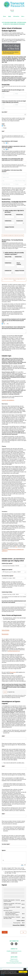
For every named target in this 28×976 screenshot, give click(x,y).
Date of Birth (6, 112)
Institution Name (19, 214)
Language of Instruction (9, 227)
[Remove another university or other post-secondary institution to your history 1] (4, 252)
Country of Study (8, 214)
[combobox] (20, 184)
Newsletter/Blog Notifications (14, 963)
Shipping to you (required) (9, 569)
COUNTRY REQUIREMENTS (8, 400)
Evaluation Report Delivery (7, 592)
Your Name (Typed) (7, 844)
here (16, 546)
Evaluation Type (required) (9, 563)
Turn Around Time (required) (9, 575)
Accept (23, 971)
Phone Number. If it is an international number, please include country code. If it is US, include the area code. (14, 159)
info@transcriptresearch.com (14, 651)
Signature (4, 850)
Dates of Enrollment (19, 263)
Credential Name (8, 220)
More (22, 16)
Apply (9, 16)
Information (16, 16)
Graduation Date (19, 220)
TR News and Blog (14, 961)
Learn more (3, 974)
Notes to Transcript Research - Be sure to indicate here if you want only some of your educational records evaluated (13, 327)
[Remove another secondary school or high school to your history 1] (4, 210)
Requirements (5, 634)
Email (5, 131)
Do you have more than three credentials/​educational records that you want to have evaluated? (14, 601)
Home (4, 16)
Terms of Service (5, 630)
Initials (5, 736)
